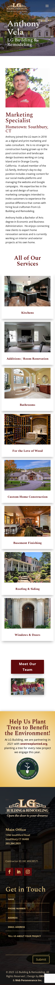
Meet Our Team (27, 666)
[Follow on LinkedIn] (19, 872)
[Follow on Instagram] (28, 872)
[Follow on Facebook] (9, 872)
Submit (41, 959)
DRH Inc (44, 976)
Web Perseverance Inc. (28, 980)
